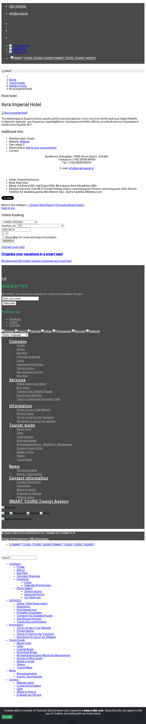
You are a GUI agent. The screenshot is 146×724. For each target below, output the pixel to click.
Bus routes (23, 387)
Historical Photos (34, 594)
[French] (21, 331)
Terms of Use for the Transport (35, 417)
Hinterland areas (26, 440)
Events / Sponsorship (29, 474)
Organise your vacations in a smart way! (32, 254)
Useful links (23, 485)
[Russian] (79, 331)
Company (18, 341)
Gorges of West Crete (29, 658)
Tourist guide (22, 425)
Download (23, 579)
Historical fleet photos (30, 372)
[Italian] (46, 331)
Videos (21, 455)
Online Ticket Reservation (32, 603)
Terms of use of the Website (34, 409)
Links (20, 688)
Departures (23, 606)
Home (12, 79)
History (21, 349)
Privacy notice (25, 413)
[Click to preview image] (14, 112)
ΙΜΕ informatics (39, 538)
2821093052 (17, 6)
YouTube (14, 325)
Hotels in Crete (18, 85)
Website (25, 141)
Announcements (27, 470)
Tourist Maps (24, 459)
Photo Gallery (25, 588)
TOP (4, 278)
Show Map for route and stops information (30, 237)
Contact (14, 679)
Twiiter (13, 322)
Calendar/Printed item (30, 364)
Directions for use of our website (36, 421)
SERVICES (15, 600)
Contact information (28, 478)
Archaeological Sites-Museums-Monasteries (43, 655)
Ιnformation (16, 624)
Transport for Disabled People (34, 391)
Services (17, 380)
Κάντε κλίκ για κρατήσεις (41, 147)
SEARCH (8, 240)
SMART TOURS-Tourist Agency (39, 501)
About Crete (24, 429)
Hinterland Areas (27, 652)
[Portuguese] (62, 331)
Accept (7, 717)
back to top (8, 208)
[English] (8, 331)
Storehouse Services (29, 395)
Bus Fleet (22, 573)
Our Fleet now (32, 597)
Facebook (15, 319)
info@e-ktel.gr (18, 13)
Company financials (28, 356)
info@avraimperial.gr (81, 168)
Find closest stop (27, 609)
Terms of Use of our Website (34, 627)
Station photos (25, 368)
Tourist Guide (17, 82)
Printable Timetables (29, 612)
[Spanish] (93, 331)
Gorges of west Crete (29, 448)
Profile (21, 345)
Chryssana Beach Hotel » (70, 205)
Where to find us (26, 489)
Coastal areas (25, 436)
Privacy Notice (25, 630)
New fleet (22, 375)
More (73, 720)
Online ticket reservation (31, 383)
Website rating (25, 497)
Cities (20, 433)
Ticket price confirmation (32, 621)
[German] (33, 331)
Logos (20, 360)
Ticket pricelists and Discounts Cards (38, 399)
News (14, 466)
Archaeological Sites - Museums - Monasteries (44, 444)
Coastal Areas (25, 649)
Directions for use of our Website (36, 637)
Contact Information (29, 685)
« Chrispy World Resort (41, 205)
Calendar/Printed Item (37, 585)
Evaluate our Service (29, 493)
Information (20, 405)
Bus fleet (22, 353)
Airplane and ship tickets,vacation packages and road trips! (36, 260)
